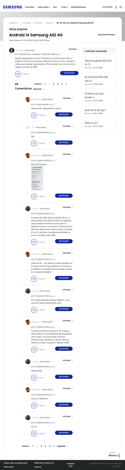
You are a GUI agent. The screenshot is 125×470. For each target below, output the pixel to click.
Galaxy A (58, 54)
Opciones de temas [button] (106, 34)
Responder (64, 115)
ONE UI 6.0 (90, 123)
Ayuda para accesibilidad (15, 463)
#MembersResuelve (78, 7)
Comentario (69, 73)
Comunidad (29, 7)
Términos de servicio (44, 463)
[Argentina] (12, 7)
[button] (74, 49)
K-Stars (64, 7)
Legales (38, 467)
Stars (55, 7)
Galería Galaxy (43, 7)
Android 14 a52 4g (94, 110)
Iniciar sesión (107, 7)
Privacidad (9, 467)
